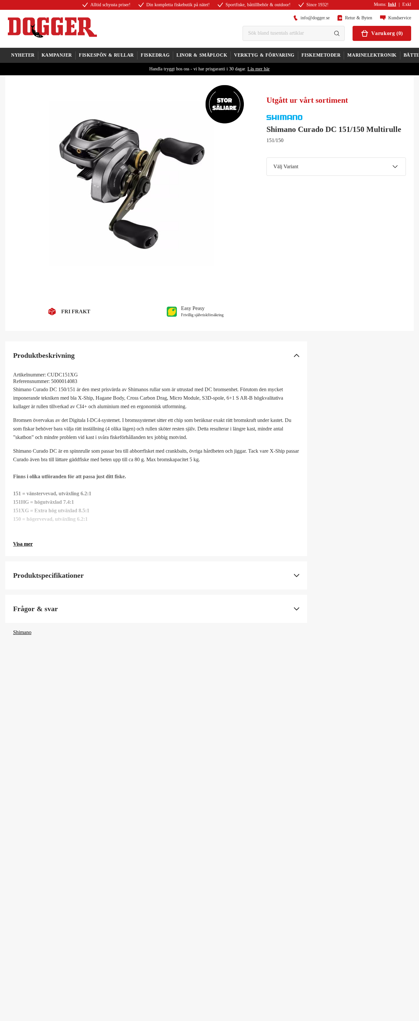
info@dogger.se (315, 17)
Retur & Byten (358, 17)
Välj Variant (285, 166)
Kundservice (399, 17)
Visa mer (23, 544)
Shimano (22, 632)
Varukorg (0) (387, 33)
